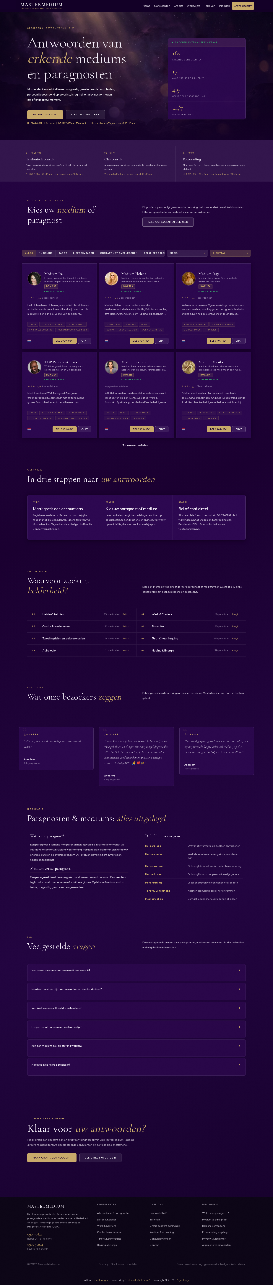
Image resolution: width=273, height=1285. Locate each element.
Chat (84, 340)
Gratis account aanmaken (165, 1226)
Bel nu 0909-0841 (45, 114)
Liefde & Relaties (106, 1219)
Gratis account (243, 6)
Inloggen (224, 6)
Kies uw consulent (85, 114)
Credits (178, 6)
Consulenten (162, 6)
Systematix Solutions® (137, 1280)
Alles (29, 253)
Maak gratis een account (52, 1157)
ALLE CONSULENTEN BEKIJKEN (168, 221)
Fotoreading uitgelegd (215, 1232)
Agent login (183, 1280)
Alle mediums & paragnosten (113, 1213)
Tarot (63, 253)
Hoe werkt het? (159, 1213)
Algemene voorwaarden (216, 1245)
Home (146, 6)
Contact (154, 1245)
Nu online (46, 253)
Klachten (132, 1264)
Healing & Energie (107, 1245)
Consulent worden (160, 1238)
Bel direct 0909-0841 (100, 1157)
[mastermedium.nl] (41, 5)
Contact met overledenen (119, 253)
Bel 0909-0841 (64, 340)
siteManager (101, 1280)
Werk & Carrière (106, 1226)
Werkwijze (193, 6)
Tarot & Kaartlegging (109, 1238)
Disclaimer (219, 1238)
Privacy (206, 1238)
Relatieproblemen (157, 253)
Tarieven (209, 6)
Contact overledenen (109, 1232)
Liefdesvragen (83, 253)
